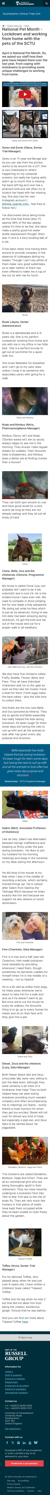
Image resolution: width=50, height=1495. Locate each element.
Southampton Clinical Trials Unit (21, 13)
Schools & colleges (15, 1378)
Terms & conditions (15, 1491)
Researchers (11, 1382)
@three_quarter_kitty (16, 204)
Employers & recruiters (17, 1385)
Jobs (39, 1491)
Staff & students (13, 1375)
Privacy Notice (13, 1484)
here (25, 1321)
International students (16, 1392)
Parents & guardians (15, 1389)
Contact (30, 1491)
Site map (11, 1480)
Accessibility (23, 1480)
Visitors (9, 1371)
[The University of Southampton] (25, 3)
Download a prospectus (24, 1463)
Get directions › (13, 1428)
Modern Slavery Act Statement (21, 1487)
